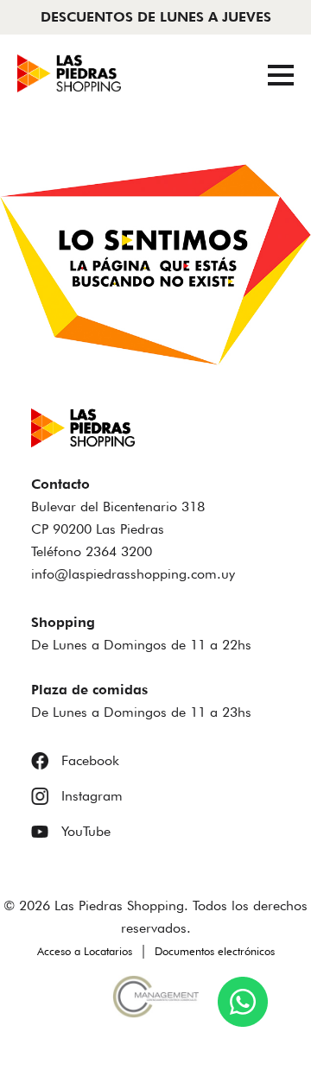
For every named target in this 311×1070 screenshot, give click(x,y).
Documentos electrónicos (215, 951)
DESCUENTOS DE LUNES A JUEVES (156, 17)
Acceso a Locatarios (84, 951)
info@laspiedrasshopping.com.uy (133, 574)
